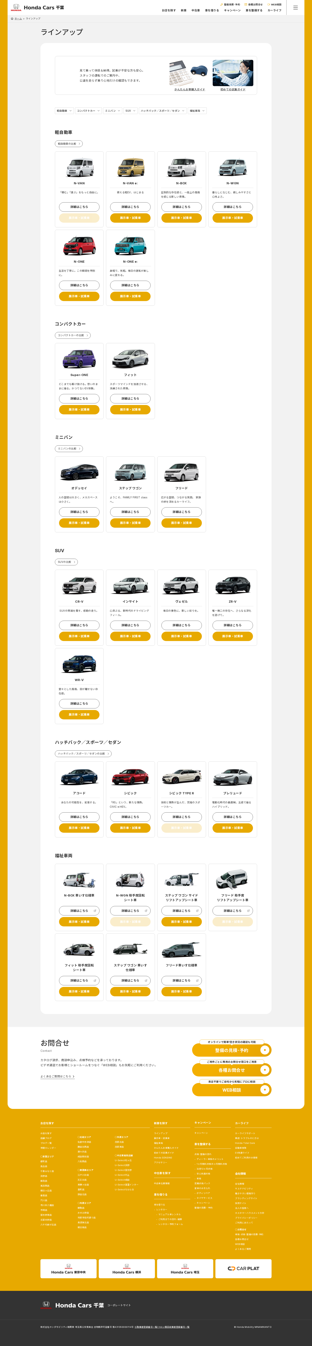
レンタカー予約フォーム (170, 1224)
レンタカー (161, 1209)
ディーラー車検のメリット (210, 1159)
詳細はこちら (79, 207)
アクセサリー (160, 1162)
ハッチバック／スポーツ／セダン (160, 110)
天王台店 (82, 1179)
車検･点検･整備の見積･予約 (249, 1234)
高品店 (43, 1166)
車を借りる (212, 10)
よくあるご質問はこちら (55, 1076)
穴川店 (43, 1200)
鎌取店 (81, 1208)
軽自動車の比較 (67, 143)
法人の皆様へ (242, 1208)
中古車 (196, 10)
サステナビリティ (244, 1188)
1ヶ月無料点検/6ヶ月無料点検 (212, 1164)
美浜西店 (44, 1185)
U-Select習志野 (123, 1170)
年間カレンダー (48, 1148)
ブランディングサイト (246, 1198)
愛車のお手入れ (202, 1188)
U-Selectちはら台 (124, 1189)
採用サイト (240, 1203)
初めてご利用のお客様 (246, 1157)
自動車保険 (240, 1148)
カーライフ (274, 10)
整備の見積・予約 (203, 1207)
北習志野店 (46, 1219)
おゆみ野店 (83, 1212)
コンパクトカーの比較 (71, 335)
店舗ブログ (46, 1138)
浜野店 (43, 1176)
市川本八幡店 (47, 1205)
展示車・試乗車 (130, 218)
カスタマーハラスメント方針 (249, 1213)
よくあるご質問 (243, 1249)
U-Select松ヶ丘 (123, 1160)
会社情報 (239, 1183)
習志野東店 (46, 1215)
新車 (184, 10)
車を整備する (254, 10)
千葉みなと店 (47, 1171)
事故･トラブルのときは (247, 1138)
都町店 (43, 1161)
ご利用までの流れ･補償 (170, 1219)
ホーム (18, 18)
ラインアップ (161, 1133)
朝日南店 (82, 1227)
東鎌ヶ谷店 (83, 1184)
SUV (128, 110)
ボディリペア (203, 1193)
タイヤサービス (204, 1198)
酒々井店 (82, 1151)
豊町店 (81, 1189)
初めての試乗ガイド (164, 1152)
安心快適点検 (203, 1173)
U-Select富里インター (127, 1184)
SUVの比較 (64, 561)
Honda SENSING (163, 1157)
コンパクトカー (86, 110)
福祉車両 (195, 110)
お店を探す (169, 10)
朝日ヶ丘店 (46, 1190)
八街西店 (82, 1161)
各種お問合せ (242, 1239)
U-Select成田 (122, 1179)
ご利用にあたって (244, 1222)
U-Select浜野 (122, 1165)
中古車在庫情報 (162, 1183)
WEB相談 (240, 1244)
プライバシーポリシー (246, 1217)
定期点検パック (202, 1183)
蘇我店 (43, 1181)
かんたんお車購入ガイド (166, 1148)
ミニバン (110, 110)
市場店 (43, 1210)
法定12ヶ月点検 (205, 1168)
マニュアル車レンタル (169, 1214)
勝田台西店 (83, 1146)
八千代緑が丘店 (48, 1224)
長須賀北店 (83, 1222)
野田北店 (82, 1194)
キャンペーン (232, 10)
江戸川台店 (83, 1175)
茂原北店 (119, 1142)
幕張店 (43, 1195)
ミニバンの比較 (67, 448)
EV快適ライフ (242, 1152)
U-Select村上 (122, 1175)
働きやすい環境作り (245, 1193)
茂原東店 (119, 1146)
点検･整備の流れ (202, 1154)
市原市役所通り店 (87, 1217)
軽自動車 (62, 110)
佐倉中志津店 (84, 1142)
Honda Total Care (245, 1143)
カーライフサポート (245, 1133)
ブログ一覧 (46, 1143)
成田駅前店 (83, 1156)
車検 (199, 1178)
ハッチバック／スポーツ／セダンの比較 (81, 753)
